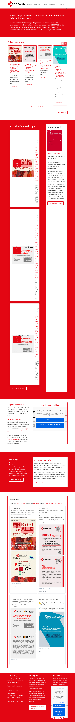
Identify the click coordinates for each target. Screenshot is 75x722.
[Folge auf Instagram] (54, 718)
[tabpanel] (14, 67)
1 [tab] (31, 106)
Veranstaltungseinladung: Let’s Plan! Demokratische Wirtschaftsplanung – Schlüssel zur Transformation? (48, 64)
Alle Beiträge (62, 112)
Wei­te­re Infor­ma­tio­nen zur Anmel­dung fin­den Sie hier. (18, 430)
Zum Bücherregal (16, 479)
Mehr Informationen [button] (50, 416)
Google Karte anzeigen (36, 201)
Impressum (10, 701)
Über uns (62, 4)
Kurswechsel (36, 4)
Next (65, 43)
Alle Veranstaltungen (18, 388)
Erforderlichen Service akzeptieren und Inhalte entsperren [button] (50, 425)
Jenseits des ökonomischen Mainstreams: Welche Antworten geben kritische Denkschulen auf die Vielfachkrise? (37, 337)
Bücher (45, 4)
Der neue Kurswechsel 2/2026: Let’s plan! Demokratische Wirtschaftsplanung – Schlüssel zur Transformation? (60, 72)
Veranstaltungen (53, 4)
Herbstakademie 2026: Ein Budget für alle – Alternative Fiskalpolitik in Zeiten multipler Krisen (15, 68)
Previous (62, 43)
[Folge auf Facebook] (60, 718)
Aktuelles (29, 4)
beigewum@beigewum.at (14, 686)
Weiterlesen (14, 86)
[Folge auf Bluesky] (57, 718)
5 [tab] (40, 106)
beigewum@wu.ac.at (13, 439)
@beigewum (21, 503)
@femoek (36, 503)
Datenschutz (20, 701)
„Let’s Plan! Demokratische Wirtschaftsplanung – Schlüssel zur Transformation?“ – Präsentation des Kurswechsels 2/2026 (36, 251)
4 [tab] (38, 106)
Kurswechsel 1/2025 (55, 203)
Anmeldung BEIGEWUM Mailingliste (37, 707)
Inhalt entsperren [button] (50, 420)
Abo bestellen (40, 483)
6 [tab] (42, 106)
